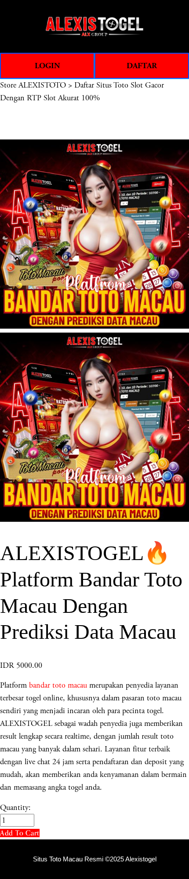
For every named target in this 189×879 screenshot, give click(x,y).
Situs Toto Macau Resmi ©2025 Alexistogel (94, 859)
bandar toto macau (58, 685)
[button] (20, 833)
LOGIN (47, 65)
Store (8, 85)
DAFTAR (142, 65)
